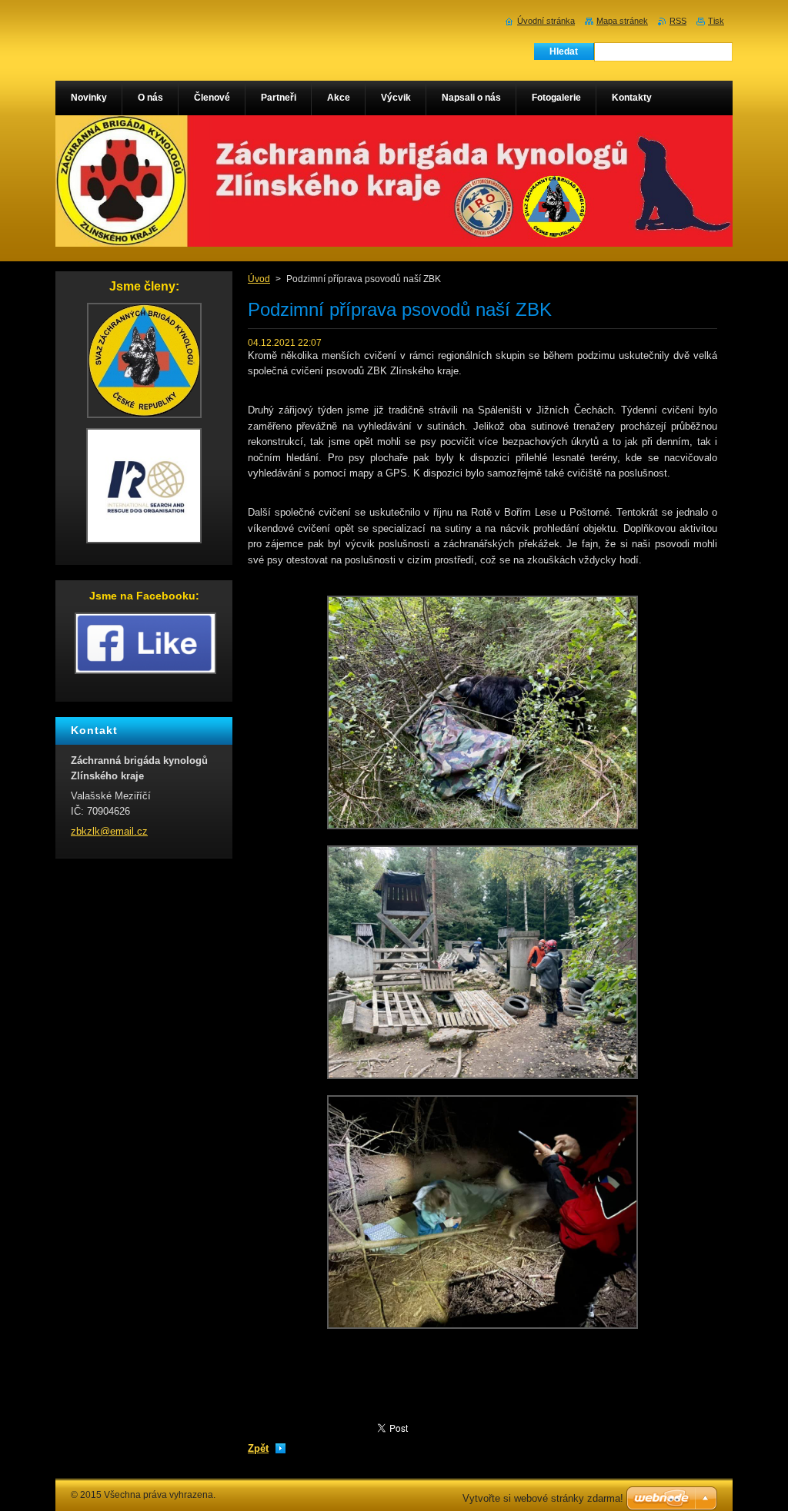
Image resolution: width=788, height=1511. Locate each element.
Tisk (716, 20)
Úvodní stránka (546, 20)
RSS (677, 20)
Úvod (259, 279)
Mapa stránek (622, 20)
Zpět (258, 1448)
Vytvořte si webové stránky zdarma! (542, 1498)
